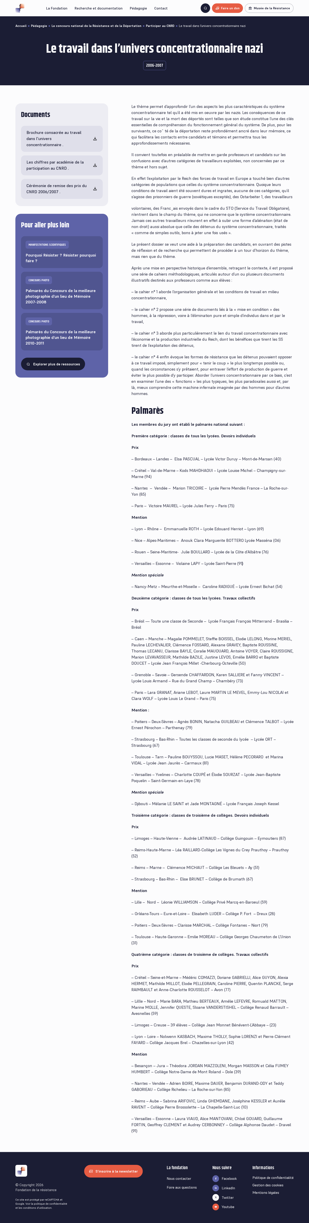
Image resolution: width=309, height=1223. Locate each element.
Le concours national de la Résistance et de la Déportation (96, 26)
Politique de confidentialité (273, 1177)
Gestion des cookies (267, 1185)
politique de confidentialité (50, 1203)
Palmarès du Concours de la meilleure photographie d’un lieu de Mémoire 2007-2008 (61, 291)
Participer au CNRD (160, 26)
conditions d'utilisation (37, 1207)
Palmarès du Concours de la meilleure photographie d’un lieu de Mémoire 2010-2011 (61, 333)
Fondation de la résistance (36, 1189)
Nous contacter (179, 1178)
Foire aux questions (182, 1187)
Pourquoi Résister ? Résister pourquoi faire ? (61, 253)
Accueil (20, 26)
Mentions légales (265, 1192)
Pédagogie (39, 26)
